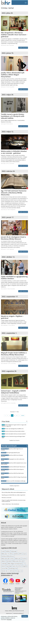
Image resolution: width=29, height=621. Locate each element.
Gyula (24, 553)
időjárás (3, 561)
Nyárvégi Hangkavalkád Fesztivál (13, 452)
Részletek (9, 619)
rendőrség (3, 563)
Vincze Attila (11, 45)
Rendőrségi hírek (13, 568)
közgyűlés (25, 566)
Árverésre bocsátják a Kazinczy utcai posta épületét (15, 433)
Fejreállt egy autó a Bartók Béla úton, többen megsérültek (13, 495)
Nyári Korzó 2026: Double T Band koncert (17, 466)
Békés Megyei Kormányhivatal (15, 563)
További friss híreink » (14, 440)
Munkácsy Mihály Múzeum (7, 556)
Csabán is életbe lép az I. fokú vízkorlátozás (10, 504)
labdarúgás (13, 551)
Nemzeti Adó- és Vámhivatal (8, 571)
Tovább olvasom (23, 47)
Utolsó (22, 415)
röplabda (16, 553)
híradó (3, 551)
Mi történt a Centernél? (6, 497)
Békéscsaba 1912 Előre (6, 553)
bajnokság (8, 566)
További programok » (14, 485)
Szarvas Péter (4, 568)
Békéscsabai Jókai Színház (7, 558)
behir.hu (11, 123)
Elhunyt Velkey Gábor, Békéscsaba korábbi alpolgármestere (14, 492)
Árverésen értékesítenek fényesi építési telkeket (14, 431)
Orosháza (24, 558)
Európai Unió (19, 571)
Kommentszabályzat (18, 613)
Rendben (24, 616)
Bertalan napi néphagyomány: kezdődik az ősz (14, 428)
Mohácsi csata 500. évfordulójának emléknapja (15, 481)
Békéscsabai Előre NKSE (18, 561)
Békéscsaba (18, 558)
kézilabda (9, 561)
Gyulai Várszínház (17, 566)
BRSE (20, 553)
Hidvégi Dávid (12, 209)
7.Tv (24, 563)
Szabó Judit (12, 249)
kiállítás (8, 551)
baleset (3, 566)
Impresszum (9, 613)
